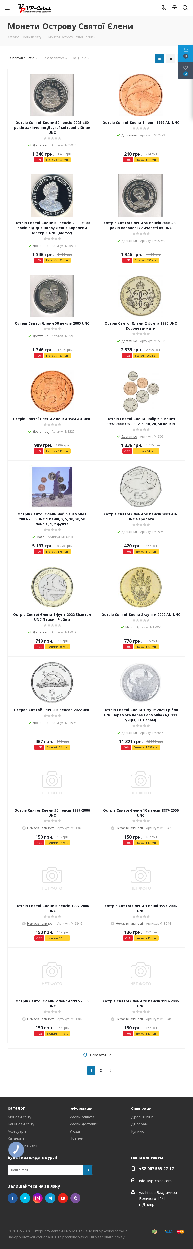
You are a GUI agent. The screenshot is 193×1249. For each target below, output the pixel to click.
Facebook (13, 1198)
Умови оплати (81, 1116)
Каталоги (16, 1138)
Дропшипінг (142, 1116)
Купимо (137, 1131)
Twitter (25, 1198)
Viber (75, 1198)
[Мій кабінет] (174, 7)
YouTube (63, 1198)
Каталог (16, 1108)
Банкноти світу (21, 1123)
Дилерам (139, 1123)
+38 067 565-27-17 (156, 1168)
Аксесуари (17, 1131)
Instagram (38, 1198)
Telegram (50, 1198)
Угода (74, 1131)
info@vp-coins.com (155, 1180)
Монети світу (19, 1116)
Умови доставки (83, 1123)
